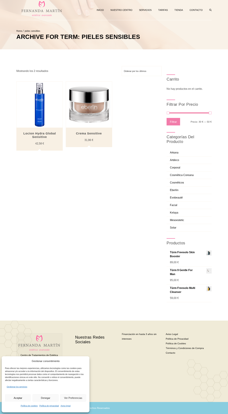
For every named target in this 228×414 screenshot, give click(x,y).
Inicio (100, 10)
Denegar (45, 397)
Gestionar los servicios (17, 387)
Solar (173, 227)
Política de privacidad (49, 406)
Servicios (145, 10)
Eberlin (174, 190)
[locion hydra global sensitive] (40, 105)
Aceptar (18, 397)
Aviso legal (66, 406)
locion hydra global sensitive (39, 135)
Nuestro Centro (121, 10)
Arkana (174, 152)
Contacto (196, 10)
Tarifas (163, 10)
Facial (173, 205)
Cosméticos (177, 182)
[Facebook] (87, 352)
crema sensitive (89, 133)
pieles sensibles (32, 31)
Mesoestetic (177, 220)
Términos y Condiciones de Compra (185, 348)
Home (19, 31)
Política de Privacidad (177, 338)
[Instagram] (99, 352)
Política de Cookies (176, 343)
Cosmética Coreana (182, 175)
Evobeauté (176, 197)
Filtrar (173, 121)
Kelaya (174, 212)
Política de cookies (29, 406)
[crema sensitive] (89, 105)
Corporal (175, 167)
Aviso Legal (172, 334)
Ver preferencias (73, 397)
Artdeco (174, 160)
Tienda (178, 10)
